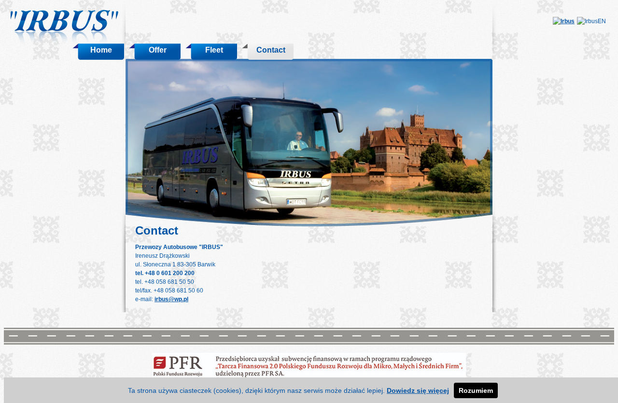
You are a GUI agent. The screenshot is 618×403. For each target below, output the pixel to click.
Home (101, 50)
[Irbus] (564, 21)
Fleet (214, 50)
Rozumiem (476, 390)
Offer (158, 50)
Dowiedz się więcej (418, 390)
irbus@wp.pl (171, 299)
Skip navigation (147, 8)
